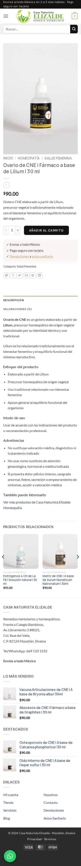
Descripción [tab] (13, 300)
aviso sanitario (42, 256)
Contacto (51, 802)
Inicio (8, 158)
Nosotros (51, 795)
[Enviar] (74, 29)
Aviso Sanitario (55, 818)
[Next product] (6, 185)
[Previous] (3, 565)
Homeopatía (29, 158)
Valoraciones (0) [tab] (17, 309)
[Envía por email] (26, 275)
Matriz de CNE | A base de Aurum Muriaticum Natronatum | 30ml (58, 579)
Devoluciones (19, 256)
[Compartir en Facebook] (13, 275)
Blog (6, 818)
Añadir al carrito (46, 230)
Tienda (8, 802)
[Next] (77, 565)
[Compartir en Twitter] (20, 275)
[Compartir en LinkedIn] (40, 275)
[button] (5, 16)
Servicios (9, 810)
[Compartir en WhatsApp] (6, 275)
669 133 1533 (36, 651)
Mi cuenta (10, 795)
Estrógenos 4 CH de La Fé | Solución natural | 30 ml (20, 579)
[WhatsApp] (10, 856)
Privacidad (34, 839)
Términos (50, 839)
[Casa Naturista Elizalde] (40, 16)
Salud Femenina (58, 158)
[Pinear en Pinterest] (33, 275)
